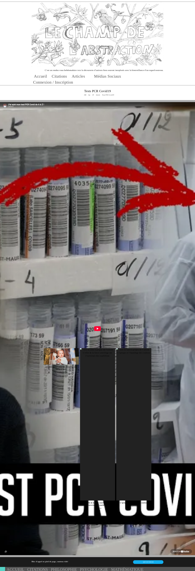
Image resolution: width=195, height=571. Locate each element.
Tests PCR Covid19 (108, 95)
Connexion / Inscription (53, 82)
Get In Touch (148, 562)
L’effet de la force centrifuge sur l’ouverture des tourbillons (97, 504)
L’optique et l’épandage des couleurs (134, 503)
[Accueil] (81, 95)
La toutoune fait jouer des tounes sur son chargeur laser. (61, 368)
